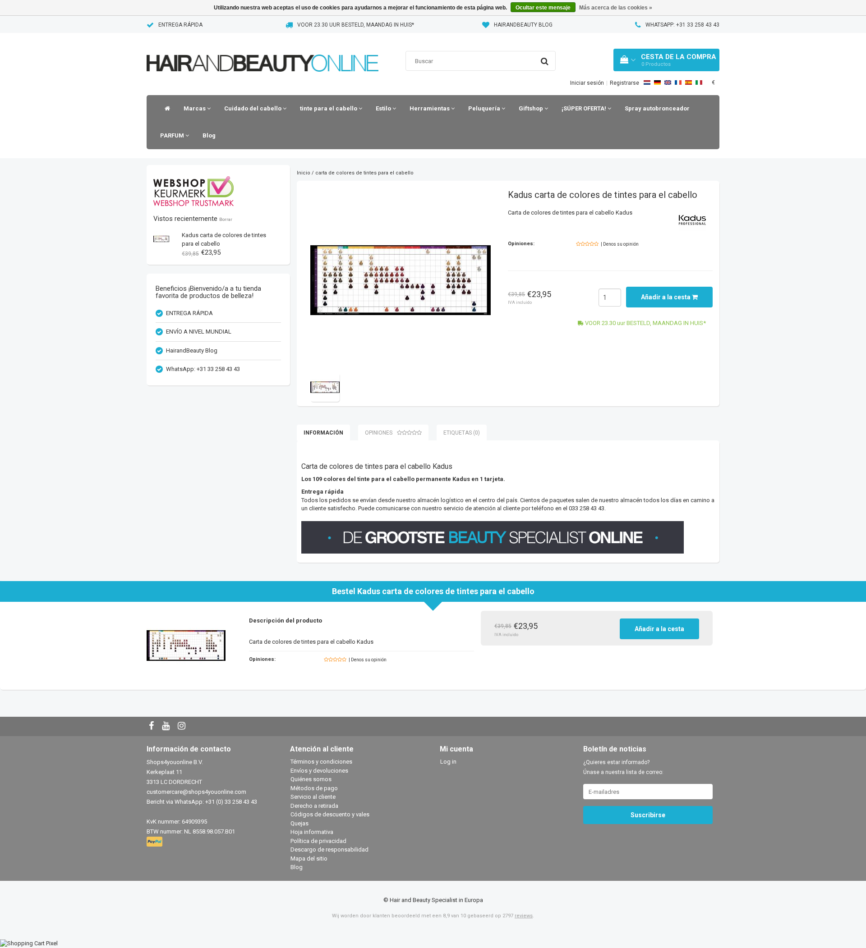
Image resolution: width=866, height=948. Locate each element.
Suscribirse (648, 815)
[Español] (688, 82)
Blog (209, 135)
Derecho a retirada (314, 805)
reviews (524, 916)
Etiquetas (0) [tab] (461, 433)
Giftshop (531, 108)
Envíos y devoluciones (319, 770)
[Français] (678, 82)
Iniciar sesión (587, 83)
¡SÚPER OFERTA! (585, 108)
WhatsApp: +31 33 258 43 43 (682, 25)
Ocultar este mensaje (543, 8)
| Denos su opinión (620, 244)
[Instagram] (183, 726)
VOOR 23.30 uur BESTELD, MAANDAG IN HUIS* (355, 25)
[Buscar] (544, 61)
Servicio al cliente (313, 796)
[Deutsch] (657, 82)
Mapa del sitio (308, 858)
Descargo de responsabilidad (329, 849)
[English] (667, 82)
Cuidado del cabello (253, 108)
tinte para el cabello (329, 108)
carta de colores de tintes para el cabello (364, 173)
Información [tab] (323, 433)
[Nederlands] (647, 82)
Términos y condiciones (321, 761)
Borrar (225, 219)
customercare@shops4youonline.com (196, 791)
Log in (448, 761)
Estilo (384, 108)
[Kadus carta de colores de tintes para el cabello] (161, 238)
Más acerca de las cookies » (615, 8)
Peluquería (485, 108)
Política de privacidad (318, 841)
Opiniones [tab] (378, 433)
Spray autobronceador (657, 108)
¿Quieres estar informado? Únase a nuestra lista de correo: (623, 767)
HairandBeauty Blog (523, 25)
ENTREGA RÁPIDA (180, 25)
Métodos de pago (314, 788)
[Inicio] (165, 108)
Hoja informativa (311, 832)
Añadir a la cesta (666, 297)
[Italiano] (699, 82)
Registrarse (624, 83)
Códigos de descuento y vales (329, 814)
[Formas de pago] (155, 842)
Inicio (303, 173)
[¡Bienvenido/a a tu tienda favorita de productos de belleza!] (262, 51)
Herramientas (430, 108)
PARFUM (172, 135)
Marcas (195, 108)
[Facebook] (152, 726)
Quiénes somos (311, 779)
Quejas (299, 823)
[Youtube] (167, 726)
